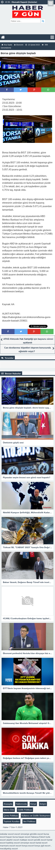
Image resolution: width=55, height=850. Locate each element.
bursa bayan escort (22, 837)
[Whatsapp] (48, 89)
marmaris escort (7, 845)
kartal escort (41, 843)
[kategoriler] (52, 37)
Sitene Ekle (9, 810)
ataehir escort (12, 840)
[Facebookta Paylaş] (6, 89)
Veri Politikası (29, 821)
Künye (33, 804)
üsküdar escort (7, 834)
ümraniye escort (27, 843)
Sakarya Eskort (38, 837)
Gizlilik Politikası (25, 810)
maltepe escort (26, 840)
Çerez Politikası (11, 815)
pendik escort (40, 840)
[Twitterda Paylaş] (21, 89)
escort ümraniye (21, 834)
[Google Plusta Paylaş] (34, 89)
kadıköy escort (13, 843)
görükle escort (36, 834)
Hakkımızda (21, 804)
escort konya (22, 845)
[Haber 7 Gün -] (27, 11)
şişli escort (45, 845)
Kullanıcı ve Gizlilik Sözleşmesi (36, 815)
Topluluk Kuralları (12, 821)
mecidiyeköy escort (9, 848)
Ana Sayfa (8, 45)
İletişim (43, 804)
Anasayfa (8, 804)
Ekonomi (19, 45)
